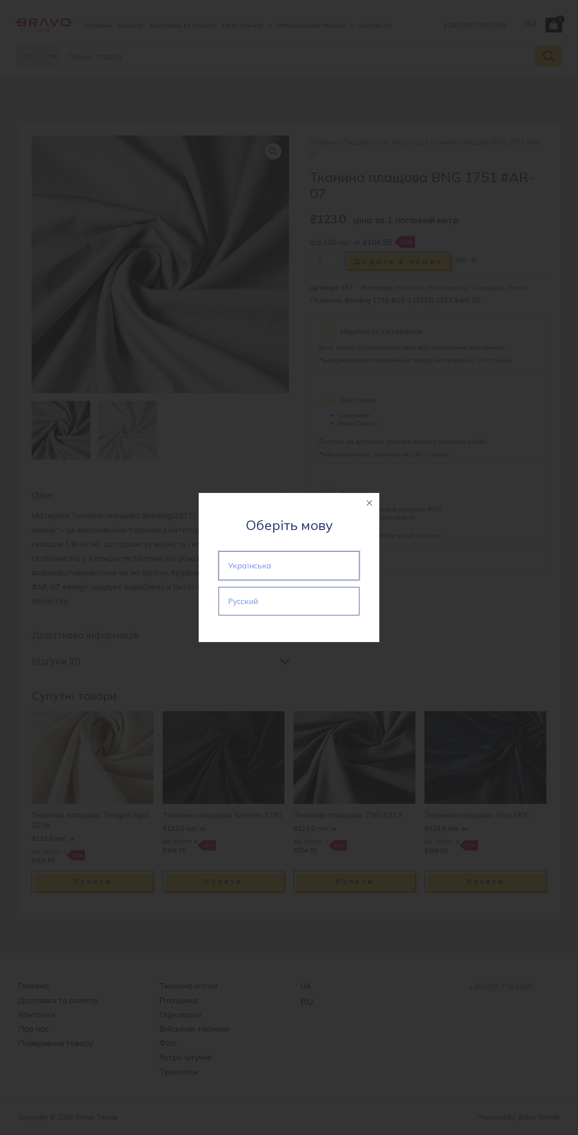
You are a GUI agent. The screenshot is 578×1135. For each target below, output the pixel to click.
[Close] (369, 503)
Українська (249, 565)
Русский (243, 601)
